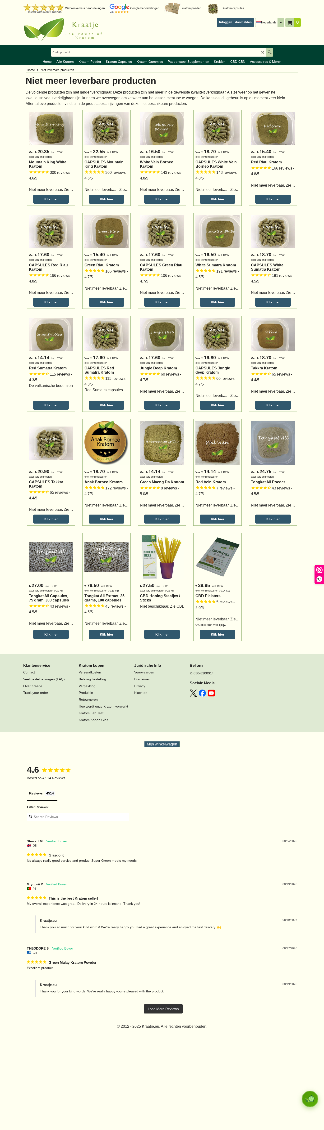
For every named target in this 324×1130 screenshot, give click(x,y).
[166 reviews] (273, 174)
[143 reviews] (162, 178)
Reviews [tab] (36, 793)
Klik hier (51, 199)
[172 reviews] (106, 494)
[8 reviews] (162, 494)
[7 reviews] (217, 494)
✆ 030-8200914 (202, 673)
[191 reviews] (217, 277)
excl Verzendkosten (40, 156)
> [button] (163, 1008)
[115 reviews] (51, 380)
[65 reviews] (273, 380)
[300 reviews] (51, 178)
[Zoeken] (269, 52)
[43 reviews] (273, 494)
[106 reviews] (106, 277)
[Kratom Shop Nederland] (64, 30)
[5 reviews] (217, 608)
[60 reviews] (162, 380)
